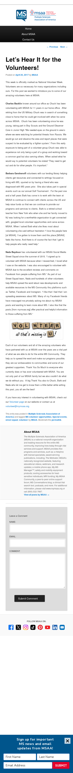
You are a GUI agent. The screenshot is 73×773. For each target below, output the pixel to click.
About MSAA (28, 34)
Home (28, 28)
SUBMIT (61, 765)
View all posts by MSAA (36, 494)
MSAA (35, 74)
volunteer (23, 419)
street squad (12, 419)
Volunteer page (16, 401)
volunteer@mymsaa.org (17, 406)
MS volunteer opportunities (38, 416)
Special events (59, 416)
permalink (56, 419)
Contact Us (28, 39)
